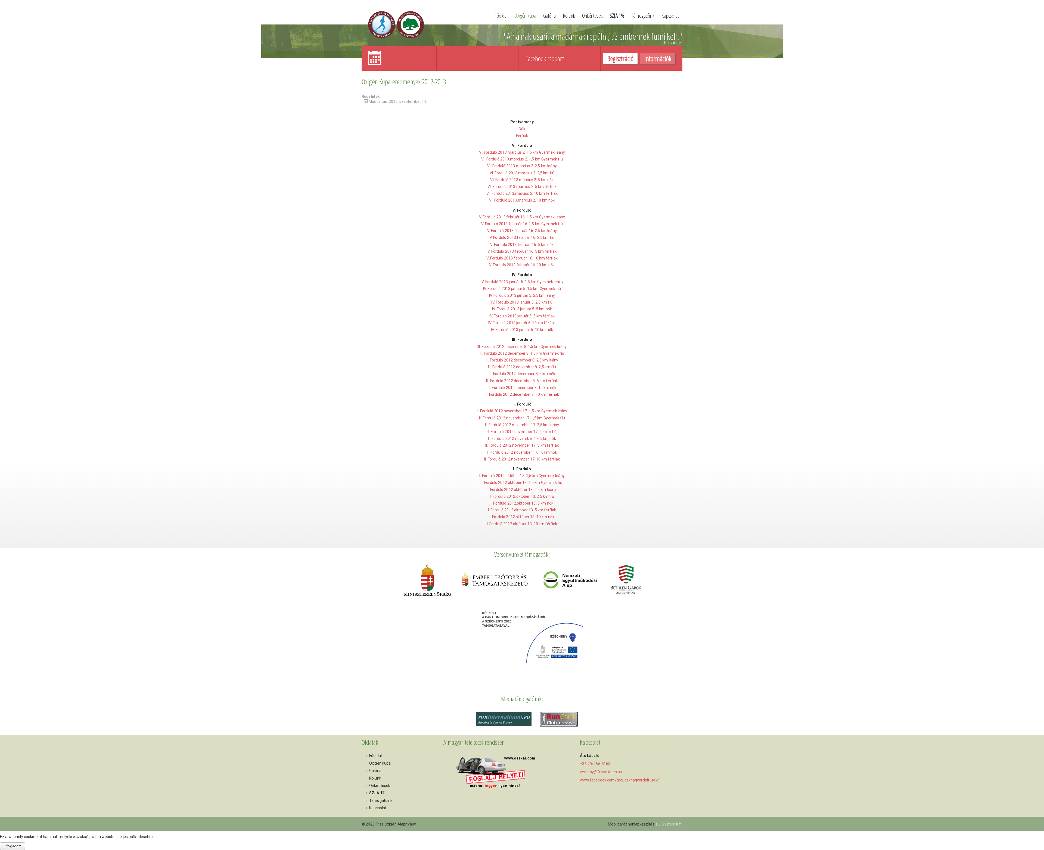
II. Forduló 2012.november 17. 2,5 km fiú (522, 431)
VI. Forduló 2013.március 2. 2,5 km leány (522, 166)
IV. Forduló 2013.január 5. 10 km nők (522, 329)
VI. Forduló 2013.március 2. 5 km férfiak (522, 186)
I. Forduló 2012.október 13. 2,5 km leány (522, 489)
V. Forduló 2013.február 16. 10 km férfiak (522, 258)
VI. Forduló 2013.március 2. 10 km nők (522, 200)
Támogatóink (642, 15)
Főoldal (500, 15)
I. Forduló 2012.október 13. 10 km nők (522, 517)
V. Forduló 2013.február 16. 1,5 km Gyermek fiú (522, 224)
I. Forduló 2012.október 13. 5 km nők (522, 503)
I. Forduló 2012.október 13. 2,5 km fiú (522, 496)
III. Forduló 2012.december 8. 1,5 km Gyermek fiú (522, 353)
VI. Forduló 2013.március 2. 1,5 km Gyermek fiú (522, 159)
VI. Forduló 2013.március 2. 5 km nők (522, 180)
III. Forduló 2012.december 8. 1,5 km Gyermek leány (522, 346)
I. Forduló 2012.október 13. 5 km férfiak (522, 510)
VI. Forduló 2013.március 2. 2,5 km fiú (522, 173)
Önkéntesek (592, 15)
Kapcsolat (670, 15)
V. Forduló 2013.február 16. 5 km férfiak (522, 251)
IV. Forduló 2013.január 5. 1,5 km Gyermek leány (522, 282)
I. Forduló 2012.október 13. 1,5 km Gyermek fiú (522, 482)
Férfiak (522, 136)
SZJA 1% (617, 15)
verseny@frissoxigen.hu (601, 772)
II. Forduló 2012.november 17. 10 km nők (522, 452)
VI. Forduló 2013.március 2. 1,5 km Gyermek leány (522, 152)
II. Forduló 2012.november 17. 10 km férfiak (522, 459)
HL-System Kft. (669, 824)
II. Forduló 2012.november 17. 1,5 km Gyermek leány (522, 411)
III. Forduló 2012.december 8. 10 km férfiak (522, 394)
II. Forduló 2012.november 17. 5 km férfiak (522, 445)
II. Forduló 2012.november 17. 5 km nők (522, 438)
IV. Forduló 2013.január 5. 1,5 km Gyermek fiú (522, 288)
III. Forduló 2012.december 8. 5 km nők (522, 374)
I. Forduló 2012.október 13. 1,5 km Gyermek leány (522, 476)
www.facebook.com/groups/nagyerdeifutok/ (619, 780)
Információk (657, 58)
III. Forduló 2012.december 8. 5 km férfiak (522, 381)
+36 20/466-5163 (595, 764)
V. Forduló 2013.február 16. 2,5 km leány (522, 230)
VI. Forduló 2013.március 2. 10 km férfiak (522, 193)
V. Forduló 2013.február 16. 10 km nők (522, 265)
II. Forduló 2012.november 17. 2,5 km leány (522, 425)
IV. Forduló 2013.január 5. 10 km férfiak (522, 323)
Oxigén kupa (525, 15)
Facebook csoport (545, 58)
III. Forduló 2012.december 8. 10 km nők (522, 387)
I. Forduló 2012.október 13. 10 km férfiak (522, 524)
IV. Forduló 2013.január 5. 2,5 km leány (522, 295)
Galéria (549, 15)
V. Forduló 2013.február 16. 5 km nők (522, 244)
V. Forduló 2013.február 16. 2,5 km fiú (522, 237)
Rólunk (569, 15)
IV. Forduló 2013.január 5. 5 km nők (522, 309)
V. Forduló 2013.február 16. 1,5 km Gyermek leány (522, 217)
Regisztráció (620, 58)
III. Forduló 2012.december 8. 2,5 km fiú (522, 367)
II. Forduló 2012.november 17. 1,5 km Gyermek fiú (522, 418)
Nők (522, 128)
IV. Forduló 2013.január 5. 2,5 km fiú (521, 302)
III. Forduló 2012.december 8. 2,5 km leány (522, 360)
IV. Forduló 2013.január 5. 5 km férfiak (522, 316)
